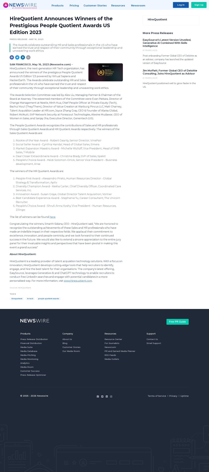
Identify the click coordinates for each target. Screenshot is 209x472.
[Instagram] (111, 396)
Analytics (25, 363)
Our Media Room (71, 351)
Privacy (173, 396)
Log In (181, 5)
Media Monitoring (29, 359)
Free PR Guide (177, 321)
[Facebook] (98, 396)
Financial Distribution (31, 343)
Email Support (154, 343)
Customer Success (30, 371)
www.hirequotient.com (78, 280)
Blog (64, 343)
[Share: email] (28, 57)
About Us (67, 339)
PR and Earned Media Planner (119, 351)
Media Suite (26, 347)
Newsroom (110, 347)
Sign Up (198, 5)
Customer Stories (71, 347)
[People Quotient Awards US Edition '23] (105, 72)
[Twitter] (102, 396)
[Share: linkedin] (23, 57)
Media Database (28, 351)
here (52, 217)
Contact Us (152, 339)
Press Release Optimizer (33, 375)
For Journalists (111, 343)
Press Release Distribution (34, 339)
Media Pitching (28, 355)
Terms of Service (157, 396)
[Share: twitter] (17, 57)
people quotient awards (48, 299)
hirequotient (16, 299)
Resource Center (113, 339)
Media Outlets (111, 359)
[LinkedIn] (107, 396)
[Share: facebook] (12, 57)
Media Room (27, 367)
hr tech (30, 299)
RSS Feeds (110, 355)
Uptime (184, 396)
